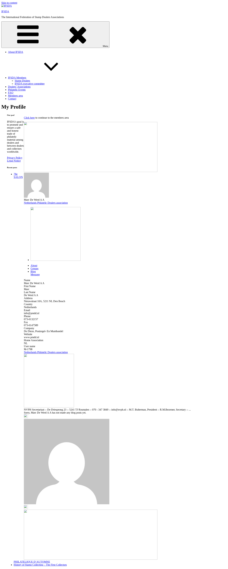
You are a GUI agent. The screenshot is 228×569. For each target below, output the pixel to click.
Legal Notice (14, 160)
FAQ (10, 92)
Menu (105, 46)
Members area (15, 95)
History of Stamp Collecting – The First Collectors (40, 564)
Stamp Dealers (22, 80)
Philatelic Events (17, 89)
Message (35, 274)
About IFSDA (15, 52)
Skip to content (9, 2)
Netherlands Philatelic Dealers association (46, 202)
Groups (34, 268)
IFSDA (5, 11)
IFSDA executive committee (30, 83)
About (34, 265)
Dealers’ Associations (19, 86)
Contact (12, 98)
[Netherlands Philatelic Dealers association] (56, 259)
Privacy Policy (14, 157)
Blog (33, 271)
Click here (29, 117)
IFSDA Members (17, 77)
